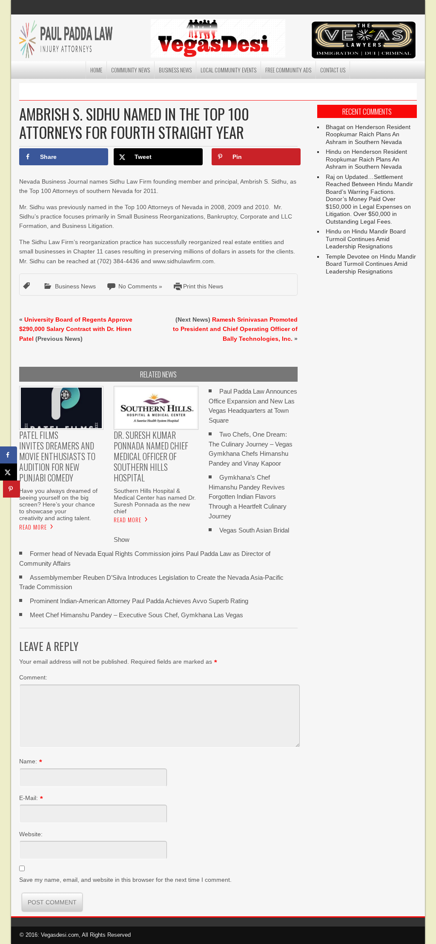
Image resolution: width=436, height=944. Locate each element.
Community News (130, 70)
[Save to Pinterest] (11, 489)
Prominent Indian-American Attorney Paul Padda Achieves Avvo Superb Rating (139, 600)
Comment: (33, 677)
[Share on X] (8, 472)
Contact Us (332, 70)
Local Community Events (228, 70)
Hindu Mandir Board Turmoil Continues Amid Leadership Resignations (366, 239)
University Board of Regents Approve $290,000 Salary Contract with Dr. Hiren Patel (75, 329)
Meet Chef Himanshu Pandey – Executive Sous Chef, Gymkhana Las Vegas (136, 615)
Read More (33, 527)
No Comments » (140, 286)
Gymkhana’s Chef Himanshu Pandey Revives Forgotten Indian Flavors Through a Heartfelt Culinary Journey (248, 497)
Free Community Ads (288, 70)
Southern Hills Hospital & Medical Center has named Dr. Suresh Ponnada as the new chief (155, 501)
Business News (175, 70)
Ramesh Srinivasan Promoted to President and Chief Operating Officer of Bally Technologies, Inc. (235, 329)
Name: (28, 761)
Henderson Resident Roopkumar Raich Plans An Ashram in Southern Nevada (368, 134)
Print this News (203, 286)
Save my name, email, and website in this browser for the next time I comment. (125, 879)
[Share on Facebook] (8, 454)
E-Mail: (28, 797)
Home (96, 70)
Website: (31, 834)
